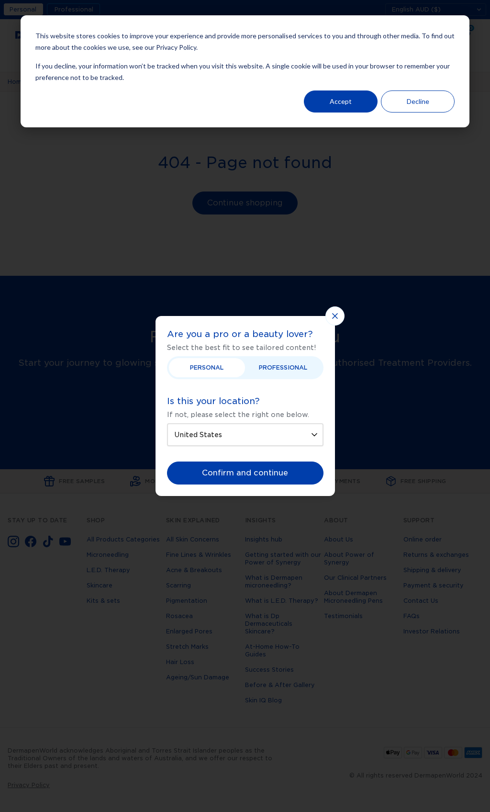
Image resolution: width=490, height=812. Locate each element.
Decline (418, 101)
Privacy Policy (176, 47)
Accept (341, 101)
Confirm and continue (245, 472)
